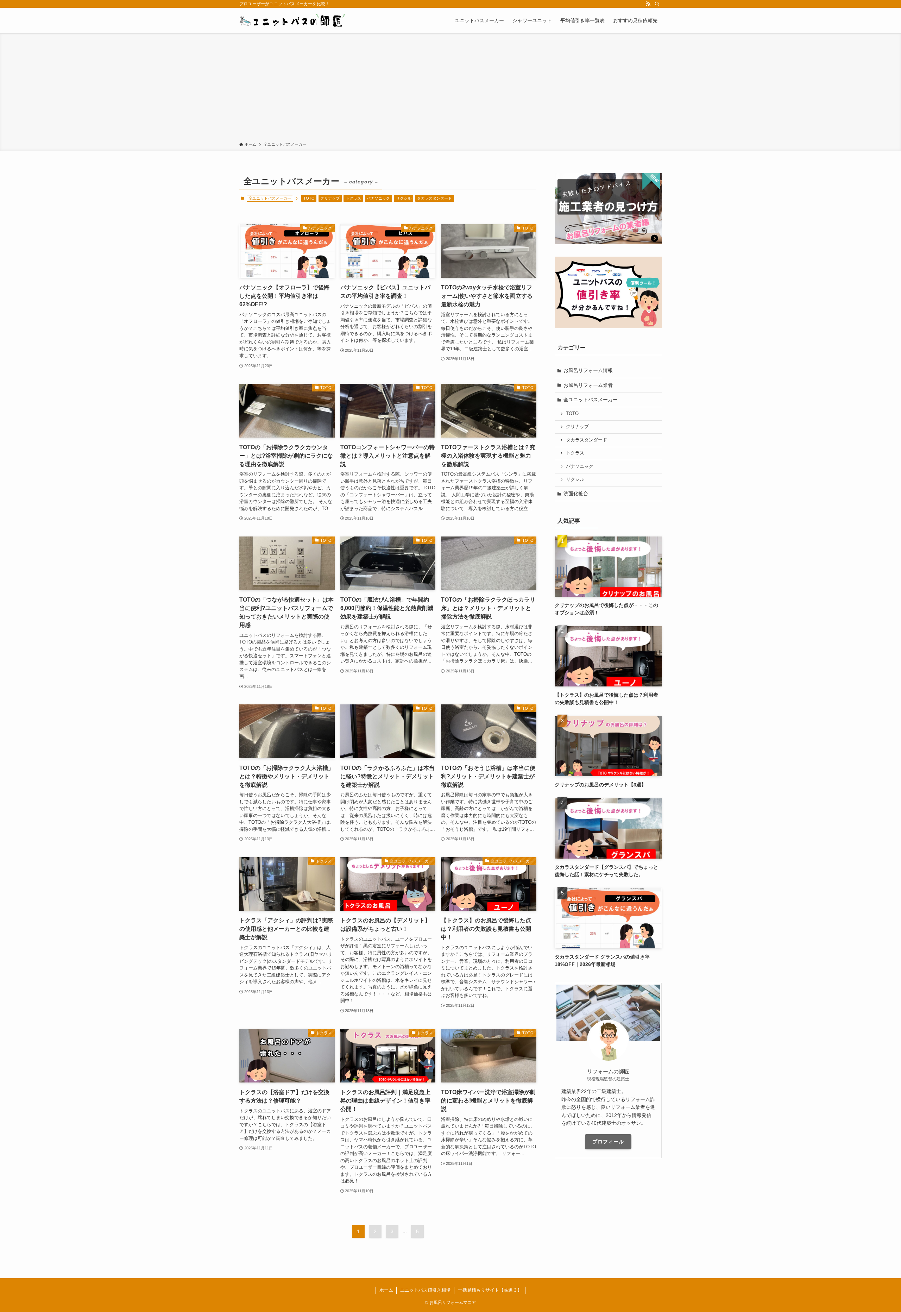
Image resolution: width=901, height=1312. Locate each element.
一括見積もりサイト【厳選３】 (490, 1290)
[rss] (648, 4)
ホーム (386, 1290)
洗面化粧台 (575, 493)
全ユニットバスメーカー (590, 399)
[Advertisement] (450, 88)
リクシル (403, 198)
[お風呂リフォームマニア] (293, 20)
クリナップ (330, 198)
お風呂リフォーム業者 (588, 385)
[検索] (657, 4)
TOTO (309, 198)
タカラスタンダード (434, 198)
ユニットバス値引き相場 (425, 1290)
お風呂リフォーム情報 (588, 370)
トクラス (353, 198)
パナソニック (378, 198)
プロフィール (608, 1141)
